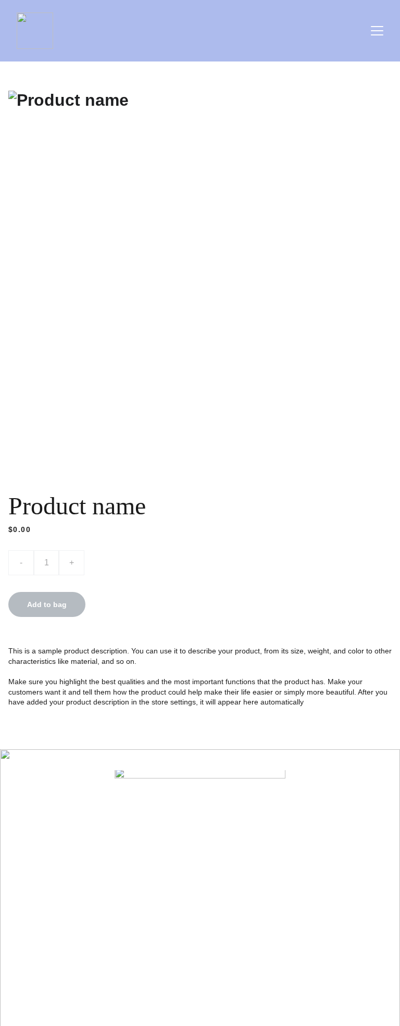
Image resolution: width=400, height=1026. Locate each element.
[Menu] (377, 30)
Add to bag (47, 604)
